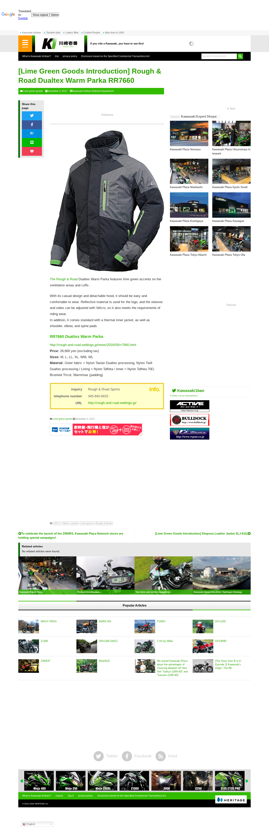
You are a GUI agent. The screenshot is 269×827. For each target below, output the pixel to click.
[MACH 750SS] (28, 626)
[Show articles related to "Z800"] (166, 781)
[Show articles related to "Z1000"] (134, 781)
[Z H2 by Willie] (144, 646)
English (30, 824)
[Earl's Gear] (189, 438)
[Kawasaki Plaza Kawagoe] (231, 205)
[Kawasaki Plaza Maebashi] (189, 171)
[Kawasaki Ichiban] (59, 43)
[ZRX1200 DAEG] (86, 646)
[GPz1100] (203, 626)
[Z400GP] (28, 666)
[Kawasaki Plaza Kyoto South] (231, 171)
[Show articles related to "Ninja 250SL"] (102, 781)
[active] (189, 410)
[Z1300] (28, 646)
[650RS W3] (86, 626)
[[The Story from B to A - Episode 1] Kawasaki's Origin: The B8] (203, 666)
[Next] (247, 781)
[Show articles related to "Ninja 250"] (70, 781)
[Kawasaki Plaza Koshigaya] (189, 205)
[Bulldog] (189, 424)
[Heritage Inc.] (231, 799)
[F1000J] (144, 626)
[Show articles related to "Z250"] (198, 781)
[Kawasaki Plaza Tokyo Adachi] (189, 239)
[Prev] (21, 781)
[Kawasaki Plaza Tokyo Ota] (231, 239)
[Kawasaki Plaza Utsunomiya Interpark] (231, 133)
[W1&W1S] (86, 666)
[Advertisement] (107, 475)
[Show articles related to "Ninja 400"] (39, 781)
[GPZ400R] (203, 646)
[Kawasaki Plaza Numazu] (189, 133)
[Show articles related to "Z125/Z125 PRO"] (230, 781)
